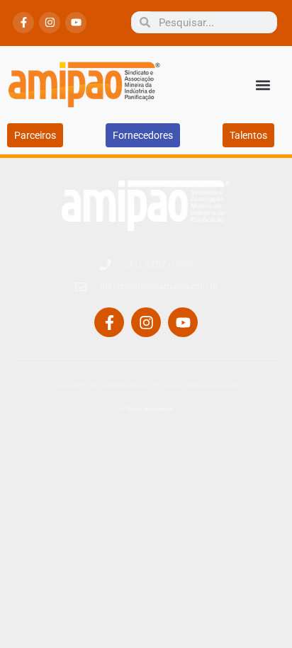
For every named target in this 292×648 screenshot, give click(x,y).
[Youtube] (75, 22)
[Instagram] (49, 22)
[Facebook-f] (23, 22)
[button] (262, 84)
